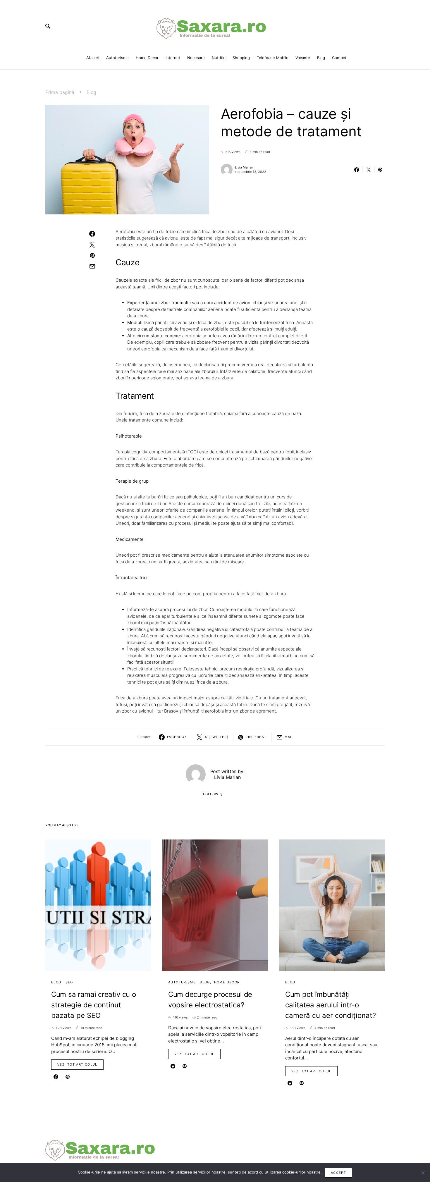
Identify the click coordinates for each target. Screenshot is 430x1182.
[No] (423, 1173)
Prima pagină (59, 92)
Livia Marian (244, 167)
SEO (69, 982)
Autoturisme (182, 982)
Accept (338, 1173)
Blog (91, 92)
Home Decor (227, 982)
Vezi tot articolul (77, 1064)
